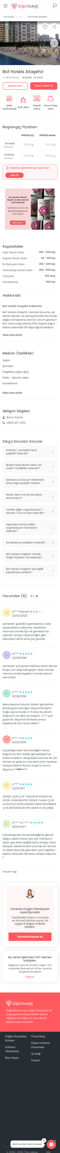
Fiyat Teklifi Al (43, 85)
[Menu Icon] (5, 7)
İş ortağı (36, 1053)
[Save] (45, 27)
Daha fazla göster (12, 334)
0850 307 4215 (16, 423)
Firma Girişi (38, 1036)
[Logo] (25, 6)
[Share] (54, 27)
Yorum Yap (9, 872)
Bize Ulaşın (12, 1057)
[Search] (54, 7)
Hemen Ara (15, 86)
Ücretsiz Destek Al (30, 937)
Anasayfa (9, 16)
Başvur (30, 977)
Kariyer (35, 1060)
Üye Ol (14, 175)
